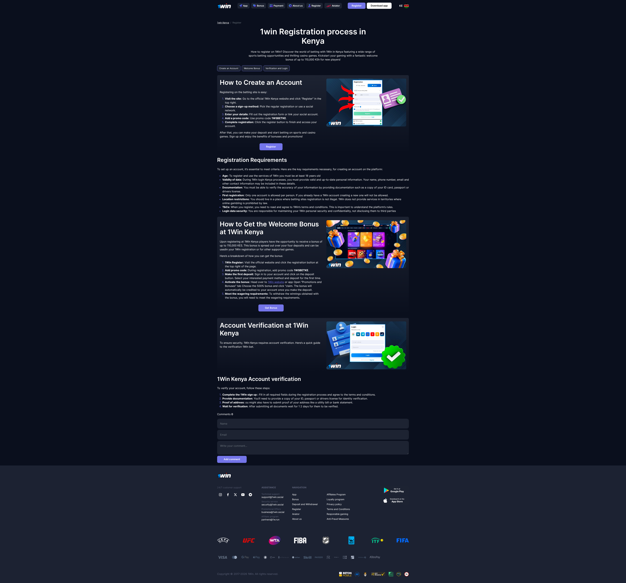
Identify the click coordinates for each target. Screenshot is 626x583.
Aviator (336, 5)
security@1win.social (272, 504)
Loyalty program (335, 499)
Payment (278, 5)
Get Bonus (271, 307)
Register (316, 5)
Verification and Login (277, 68)
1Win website (276, 282)
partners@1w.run (270, 519)
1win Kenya (223, 22)
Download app (379, 5)
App (245, 5)
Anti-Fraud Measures (338, 518)
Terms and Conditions (338, 509)
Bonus (260, 5)
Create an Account (228, 68)
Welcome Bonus (252, 68)
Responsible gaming (337, 514)
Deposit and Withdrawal (305, 504)
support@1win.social (272, 497)
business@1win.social (272, 512)
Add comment (232, 459)
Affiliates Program (336, 494)
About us (298, 5)
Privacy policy (334, 504)
